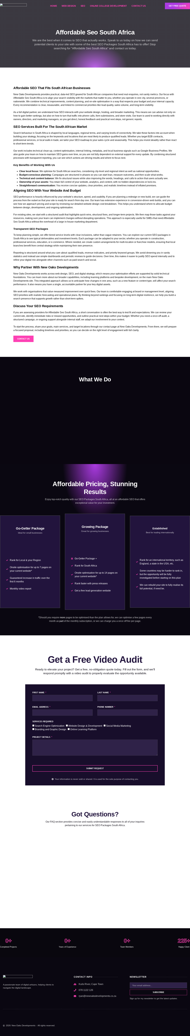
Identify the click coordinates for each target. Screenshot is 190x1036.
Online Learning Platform (83, 729)
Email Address (40, 707)
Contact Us (139, 6)
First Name (38, 692)
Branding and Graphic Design (50, 729)
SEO (83, 6)
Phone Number (105, 707)
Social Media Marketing (118, 725)
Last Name (103, 692)
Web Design (69, 6)
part (61, 621)
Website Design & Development (85, 725)
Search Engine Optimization (49, 725)
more (62, 617)
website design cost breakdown (100, 204)
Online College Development (108, 6)
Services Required (42, 721)
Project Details (41, 737)
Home (53, 6)
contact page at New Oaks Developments (125, 326)
